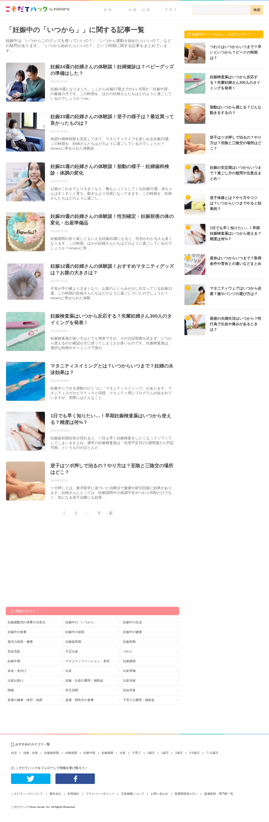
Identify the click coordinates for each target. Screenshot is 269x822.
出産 (68, 671)
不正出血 (71, 651)
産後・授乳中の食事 (79, 700)
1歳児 (165, 752)
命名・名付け (17, 671)
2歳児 (179, 752)
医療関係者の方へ (186, 793)
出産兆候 (129, 680)
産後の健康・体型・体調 (25, 700)
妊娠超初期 (73, 642)
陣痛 (11, 690)
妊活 (108, 10)
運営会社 (55, 793)
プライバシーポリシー (100, 793)
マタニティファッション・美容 (87, 661)
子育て (171, 10)
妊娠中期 (14, 661)
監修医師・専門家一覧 (218, 793)
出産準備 (129, 671)
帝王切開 (71, 690)
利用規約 (73, 793)
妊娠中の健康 (132, 632)
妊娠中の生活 (132, 622)
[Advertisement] (45, 561)
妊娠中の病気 (74, 632)
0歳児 (151, 752)
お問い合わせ (159, 793)
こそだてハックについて (27, 793)
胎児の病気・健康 (20, 642)
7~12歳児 (212, 752)
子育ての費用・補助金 (138, 700)
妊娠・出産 (140, 10)
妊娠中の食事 (17, 632)
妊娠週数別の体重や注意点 (26, 622)
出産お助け (15, 680)
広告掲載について (132, 793)
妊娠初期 (129, 642)
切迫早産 (129, 690)
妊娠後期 (129, 661)
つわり (127, 651)
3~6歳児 (194, 752)
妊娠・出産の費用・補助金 (84, 680)
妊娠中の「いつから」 (81, 622)
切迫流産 (14, 651)
